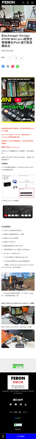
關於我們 (18, 429)
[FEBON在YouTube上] (15, 405)
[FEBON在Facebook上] (10, 405)
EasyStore (19, 393)
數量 (3, 57)
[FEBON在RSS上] (26, 405)
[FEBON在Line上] (20, 405)
